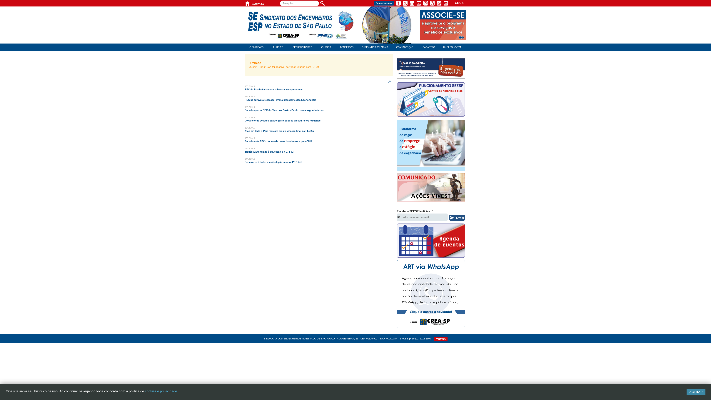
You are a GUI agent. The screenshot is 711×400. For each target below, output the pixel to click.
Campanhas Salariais (375, 47)
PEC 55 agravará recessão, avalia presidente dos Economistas (280, 100)
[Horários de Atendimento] (431, 100)
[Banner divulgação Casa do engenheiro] (431, 68)
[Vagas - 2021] (431, 145)
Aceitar (696, 392)
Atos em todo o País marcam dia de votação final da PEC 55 (279, 131)
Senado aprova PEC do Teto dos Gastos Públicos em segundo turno (284, 110)
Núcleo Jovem (452, 47)
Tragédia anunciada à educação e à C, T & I (269, 151)
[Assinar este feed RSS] (389, 82)
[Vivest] (431, 188)
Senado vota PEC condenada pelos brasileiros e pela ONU (278, 141)
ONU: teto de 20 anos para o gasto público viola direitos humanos (283, 120)
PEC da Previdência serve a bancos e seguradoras (274, 89)
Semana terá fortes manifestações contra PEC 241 (273, 162)
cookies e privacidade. (161, 391)
